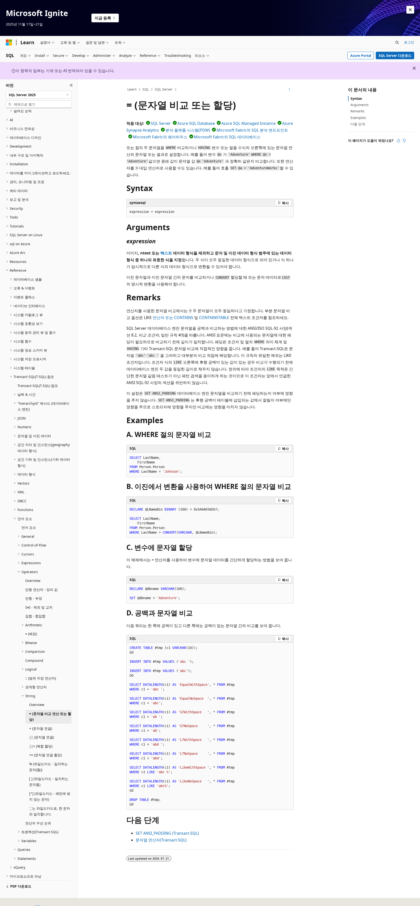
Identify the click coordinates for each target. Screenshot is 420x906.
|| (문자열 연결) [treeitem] (41, 737)
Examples (358, 117)
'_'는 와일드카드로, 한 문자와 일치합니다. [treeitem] (49, 811)
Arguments (359, 104)
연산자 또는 (163, 317)
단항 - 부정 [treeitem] (33, 598)
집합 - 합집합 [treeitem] (35, 616)
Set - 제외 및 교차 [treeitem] (38, 607)
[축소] (71, 85)
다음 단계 (357, 124)
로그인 (409, 42)
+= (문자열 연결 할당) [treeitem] (45, 755)
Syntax (356, 98)
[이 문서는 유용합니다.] (398, 140)
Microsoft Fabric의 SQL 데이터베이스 (227, 137)
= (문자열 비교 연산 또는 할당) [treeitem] (50, 716)
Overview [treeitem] (32, 580)
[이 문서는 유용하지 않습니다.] (404, 140)
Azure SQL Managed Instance (248, 123)
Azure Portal (360, 55)
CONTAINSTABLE (214, 317)
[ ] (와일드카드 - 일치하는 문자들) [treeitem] (48, 781)
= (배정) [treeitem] (31, 633)
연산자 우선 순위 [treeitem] (38, 823)
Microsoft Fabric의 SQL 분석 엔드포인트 (252, 130)
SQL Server (164, 89)
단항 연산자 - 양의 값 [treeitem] (41, 589)
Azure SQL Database (196, 123)
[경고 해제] (410, 10)
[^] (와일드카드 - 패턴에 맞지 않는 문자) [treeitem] (49, 796)
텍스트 (166, 253)
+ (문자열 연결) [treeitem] (40, 728)
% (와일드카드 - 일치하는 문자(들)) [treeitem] (48, 767)
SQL (145, 89)
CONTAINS (183, 317)
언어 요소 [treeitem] (28, 527)
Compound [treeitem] (34, 660)
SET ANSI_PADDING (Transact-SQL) (167, 833)
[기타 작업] (289, 89)
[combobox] (39, 95)
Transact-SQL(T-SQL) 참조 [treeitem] (38, 385)
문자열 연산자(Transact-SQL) (161, 840)
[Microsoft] (9, 42)
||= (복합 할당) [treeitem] (40, 746)
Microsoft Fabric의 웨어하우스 (160, 137)
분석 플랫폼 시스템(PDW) (188, 130)
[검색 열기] (397, 42)
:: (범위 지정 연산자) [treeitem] (40, 678)
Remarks (357, 111)
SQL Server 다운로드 (395, 55)
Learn (132, 89)
